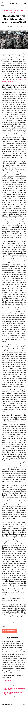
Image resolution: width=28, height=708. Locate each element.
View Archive (6, 680)
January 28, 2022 (20, 26)
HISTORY (14, 12)
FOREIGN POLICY (19, 10)
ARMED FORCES (8, 10)
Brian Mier (9, 26)
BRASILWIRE (14, 3)
